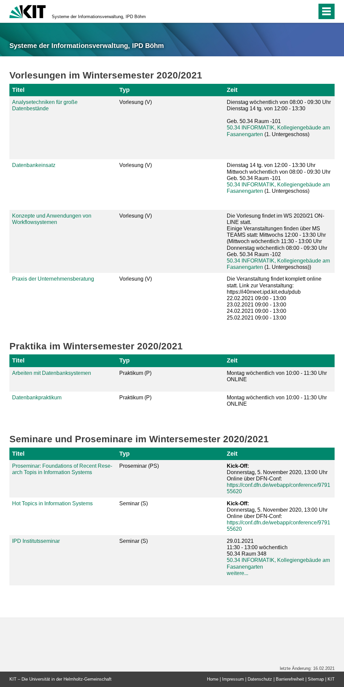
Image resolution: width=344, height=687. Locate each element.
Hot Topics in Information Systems (52, 503)
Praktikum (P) (135, 373)
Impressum (233, 679)
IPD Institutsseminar (36, 541)
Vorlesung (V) (135, 102)
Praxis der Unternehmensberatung (53, 279)
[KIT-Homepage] (27, 10)
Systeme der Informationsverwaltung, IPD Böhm (99, 16)
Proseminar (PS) (139, 466)
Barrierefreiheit (290, 679)
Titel (18, 90)
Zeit (232, 90)
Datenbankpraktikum (36, 397)
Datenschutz (260, 679)
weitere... (237, 573)
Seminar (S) (133, 503)
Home (212, 679)
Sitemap (316, 679)
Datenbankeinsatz (33, 165)
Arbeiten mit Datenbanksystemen (51, 373)
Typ (124, 90)
